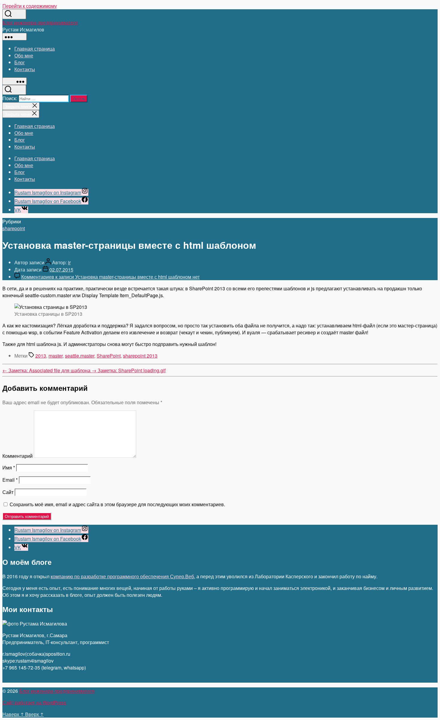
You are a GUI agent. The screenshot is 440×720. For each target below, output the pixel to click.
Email (10, 479)
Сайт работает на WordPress (34, 702)
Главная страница (34, 48)
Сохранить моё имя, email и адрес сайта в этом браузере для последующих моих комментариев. (117, 504)
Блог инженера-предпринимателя (40, 22)
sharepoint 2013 (140, 355)
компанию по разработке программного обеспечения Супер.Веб (122, 576)
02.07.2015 (61, 269)
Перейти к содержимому (29, 5)
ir (69, 262)
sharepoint (13, 228)
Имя (8, 467)
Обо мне (23, 55)
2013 (40, 355)
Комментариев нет (110, 276)
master (55, 355)
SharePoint (109, 355)
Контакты (24, 69)
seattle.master (79, 355)
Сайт (7, 492)
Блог (19, 62)
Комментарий (17, 455)
